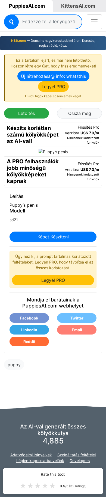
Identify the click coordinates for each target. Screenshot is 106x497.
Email (77, 329)
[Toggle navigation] (94, 21)
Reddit (29, 341)
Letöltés (26, 113)
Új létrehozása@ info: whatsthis (53, 76)
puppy (14, 364)
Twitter (76, 318)
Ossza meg (79, 113)
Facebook (29, 318)
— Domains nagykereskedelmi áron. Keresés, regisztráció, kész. (53, 43)
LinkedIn (29, 329)
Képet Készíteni (53, 236)
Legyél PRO (53, 86)
